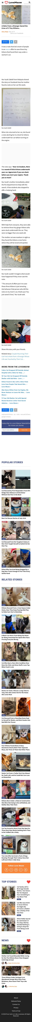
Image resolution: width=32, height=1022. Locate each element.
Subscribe (24, 430)
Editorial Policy (16, 1001)
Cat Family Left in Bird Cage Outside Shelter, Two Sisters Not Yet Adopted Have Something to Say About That (23, 892)
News (3, 488)
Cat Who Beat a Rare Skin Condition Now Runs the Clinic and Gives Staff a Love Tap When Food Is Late (16, 665)
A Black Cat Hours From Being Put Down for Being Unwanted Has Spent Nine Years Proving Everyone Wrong (16, 637)
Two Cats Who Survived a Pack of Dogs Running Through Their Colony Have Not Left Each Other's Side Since (15, 858)
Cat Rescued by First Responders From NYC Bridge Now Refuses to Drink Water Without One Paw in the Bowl (16, 493)
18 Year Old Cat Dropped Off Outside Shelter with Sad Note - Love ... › (14, 377)
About (16, 998)
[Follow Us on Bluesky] (21, 870)
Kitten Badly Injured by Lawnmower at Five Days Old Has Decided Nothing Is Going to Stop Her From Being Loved (23, 924)
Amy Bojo (5, 32)
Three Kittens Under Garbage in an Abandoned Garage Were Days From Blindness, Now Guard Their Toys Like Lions (14, 980)
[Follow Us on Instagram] (16, 870)
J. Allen (10, 986)
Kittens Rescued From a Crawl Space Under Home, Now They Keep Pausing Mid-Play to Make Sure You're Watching (16, 610)
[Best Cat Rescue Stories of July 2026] (16, 506)
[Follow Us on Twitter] (11, 870)
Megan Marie (11, 963)
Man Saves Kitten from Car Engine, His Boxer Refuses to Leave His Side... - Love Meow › (16, 392)
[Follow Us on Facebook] (6, 870)
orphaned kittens (7, 414)
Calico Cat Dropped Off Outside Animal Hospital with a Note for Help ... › (15, 371)
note (18, 414)
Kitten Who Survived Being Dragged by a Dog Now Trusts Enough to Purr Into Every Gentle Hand (16, 571)
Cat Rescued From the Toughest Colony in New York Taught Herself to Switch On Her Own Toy (16, 544)
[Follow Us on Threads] (25, 870)
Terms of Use (16, 1011)
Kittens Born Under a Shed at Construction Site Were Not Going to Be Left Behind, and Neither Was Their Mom (16, 803)
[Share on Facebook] (5, 42)
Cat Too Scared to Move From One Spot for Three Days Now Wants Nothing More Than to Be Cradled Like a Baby (16, 830)
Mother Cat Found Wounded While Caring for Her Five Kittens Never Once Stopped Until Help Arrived (15, 958)
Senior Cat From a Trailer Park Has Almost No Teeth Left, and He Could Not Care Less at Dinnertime (16, 775)
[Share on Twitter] (11, 42)
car (15, 414)
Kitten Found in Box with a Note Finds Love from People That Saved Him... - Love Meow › (15, 384)
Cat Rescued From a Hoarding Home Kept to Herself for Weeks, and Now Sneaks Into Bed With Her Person (16, 720)
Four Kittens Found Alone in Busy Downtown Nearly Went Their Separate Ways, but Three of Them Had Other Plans (16, 748)
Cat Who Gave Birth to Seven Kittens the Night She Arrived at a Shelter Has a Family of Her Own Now (23, 908)
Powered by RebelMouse (27, 3)
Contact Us (16, 1004)
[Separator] (15, 42)
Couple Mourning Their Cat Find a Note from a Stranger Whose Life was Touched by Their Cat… (15, 356)
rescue (7, 49)
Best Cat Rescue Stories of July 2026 (14, 518)
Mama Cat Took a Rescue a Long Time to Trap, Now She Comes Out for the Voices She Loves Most (15, 693)
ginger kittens (6, 417)
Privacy (16, 1008)
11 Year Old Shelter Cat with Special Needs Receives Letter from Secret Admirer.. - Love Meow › (14, 400)
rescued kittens (25, 414)
